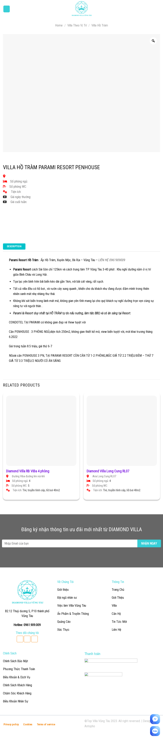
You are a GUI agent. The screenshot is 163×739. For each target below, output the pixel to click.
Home (59, 25)
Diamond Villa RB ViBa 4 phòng (27, 471)
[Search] (158, 9)
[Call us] (34, 639)
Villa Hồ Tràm (99, 25)
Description (14, 246)
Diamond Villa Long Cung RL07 (108, 471)
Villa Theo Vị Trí (77, 25)
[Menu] (6, 9)
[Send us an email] (27, 639)
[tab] (14, 247)
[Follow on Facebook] (20, 639)
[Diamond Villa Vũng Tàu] (81, 9)
